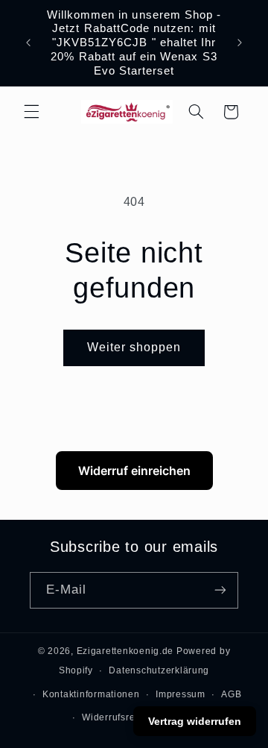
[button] (31, 112)
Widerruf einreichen (134, 470)
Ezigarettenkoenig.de (125, 651)
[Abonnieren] (220, 590)
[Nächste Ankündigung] (239, 42)
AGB (231, 694)
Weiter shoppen (134, 347)
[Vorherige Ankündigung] (28, 42)
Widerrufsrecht (115, 717)
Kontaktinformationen (91, 694)
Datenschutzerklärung (159, 670)
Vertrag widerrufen (194, 721)
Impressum (180, 694)
